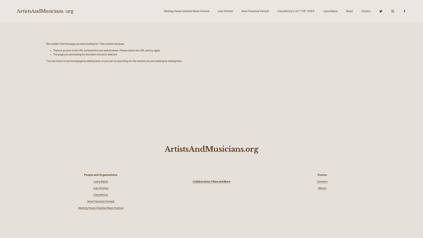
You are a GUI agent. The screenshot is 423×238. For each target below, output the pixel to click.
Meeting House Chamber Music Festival (186, 11)
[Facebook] (404, 11)
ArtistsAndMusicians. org (45, 11)
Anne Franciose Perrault (255, 11)
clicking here (93, 61)
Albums (322, 188)
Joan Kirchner (225, 11)
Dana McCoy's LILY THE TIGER (295, 11)
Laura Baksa (330, 11)
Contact (366, 11)
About (349, 11)
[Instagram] (392, 11)
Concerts (322, 181)
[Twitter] (381, 11)
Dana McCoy (100, 194)
